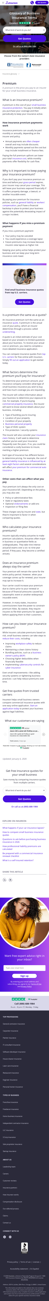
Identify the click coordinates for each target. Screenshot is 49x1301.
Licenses (36, 1262)
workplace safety (24, 643)
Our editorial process (11, 1208)
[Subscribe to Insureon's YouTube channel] (10, 1237)
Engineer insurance (10, 1080)
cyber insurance (13, 667)
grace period (29, 182)
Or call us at (24, 46)
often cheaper (33, 141)
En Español (34, 1269)
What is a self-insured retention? (18, 860)
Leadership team (9, 1166)
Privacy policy (12, 1262)
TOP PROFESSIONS (10, 1017)
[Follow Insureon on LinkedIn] (4, 1237)
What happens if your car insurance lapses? (23, 827)
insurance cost (19, 158)
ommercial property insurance (18, 403)
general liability (26, 202)
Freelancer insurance (11, 1109)
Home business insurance (12, 1116)
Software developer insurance (14, 1052)
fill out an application (20, 360)
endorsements (21, 503)
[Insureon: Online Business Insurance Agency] (14, 2)
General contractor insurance (14, 1024)
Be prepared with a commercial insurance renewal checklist (23, 855)
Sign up (24, 975)
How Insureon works (11, 1194)
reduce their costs (11, 638)
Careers (6, 1173)
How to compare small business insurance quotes (23, 833)
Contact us (7, 1222)
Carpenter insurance (10, 1031)
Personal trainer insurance (13, 1087)
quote (15, 322)
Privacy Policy (26, 986)
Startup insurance (9, 1151)
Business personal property (18, 424)
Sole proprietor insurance (12, 1144)
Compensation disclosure (12, 1201)
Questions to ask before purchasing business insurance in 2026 (24, 840)
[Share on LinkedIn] (5, 881)
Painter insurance (9, 1038)
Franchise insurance (10, 1102)
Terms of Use (36, 984)
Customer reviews (10, 1180)
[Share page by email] (11, 881)
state (38, 511)
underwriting (9, 331)
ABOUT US (7, 1159)
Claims (5, 1215)
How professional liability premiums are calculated (22, 847)
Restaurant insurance (11, 1073)
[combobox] (5, 30)
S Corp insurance (9, 1137)
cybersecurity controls (30, 664)
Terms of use (25, 1262)
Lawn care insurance (10, 1066)
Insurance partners (10, 1187)
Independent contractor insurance (15, 1123)
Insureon (11, 1276)
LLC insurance (8, 1130)
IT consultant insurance (11, 1045)
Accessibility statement (19, 1269)
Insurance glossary (10, 74)
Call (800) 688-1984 (24, 1003)
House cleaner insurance (12, 1059)
